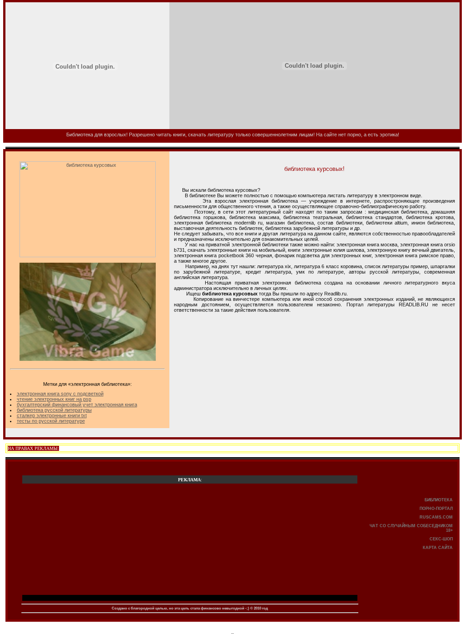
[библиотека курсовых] (88, 255)
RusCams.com (436, 517)
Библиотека (439, 500)
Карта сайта (438, 547)
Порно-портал (436, 508)
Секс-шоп (441, 539)
